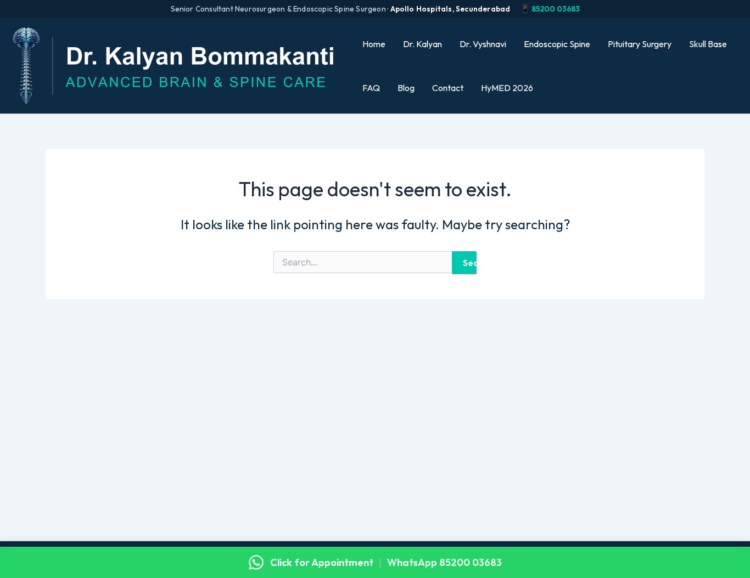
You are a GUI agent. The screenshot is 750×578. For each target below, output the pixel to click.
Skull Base (708, 43)
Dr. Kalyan (422, 43)
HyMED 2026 (507, 87)
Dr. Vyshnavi (483, 43)
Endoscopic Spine (557, 43)
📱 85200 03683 (550, 9)
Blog (406, 87)
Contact (447, 87)
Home (373, 43)
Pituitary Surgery (639, 43)
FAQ (371, 87)
